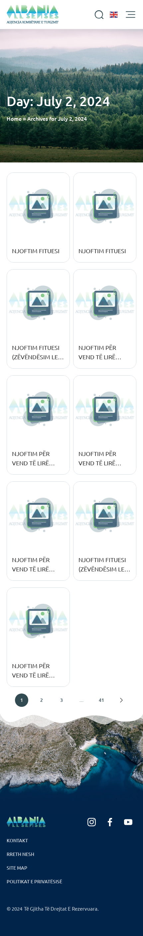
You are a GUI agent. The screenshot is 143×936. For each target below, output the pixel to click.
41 (101, 700)
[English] (114, 15)
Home (14, 118)
